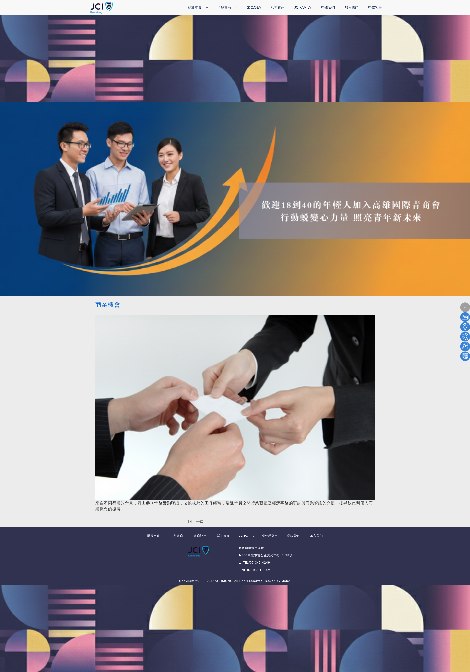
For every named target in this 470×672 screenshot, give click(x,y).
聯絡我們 (328, 7)
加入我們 (351, 7)
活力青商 (277, 7)
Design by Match (278, 581)
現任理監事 (270, 535)
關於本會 (195, 7)
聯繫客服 (375, 7)
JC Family (302, 7)
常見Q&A (254, 7)
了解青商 (224, 7)
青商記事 (200, 535)
